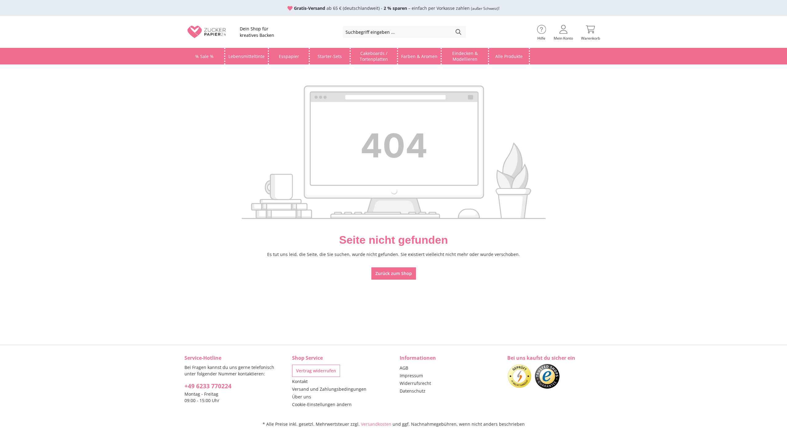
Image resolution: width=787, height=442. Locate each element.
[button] (541, 31)
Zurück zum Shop (393, 273)
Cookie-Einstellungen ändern (322, 404)
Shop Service (307, 358)
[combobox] (397, 32)
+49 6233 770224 (207, 386)
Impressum (411, 375)
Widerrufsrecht (415, 383)
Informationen (418, 358)
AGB (404, 368)
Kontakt (300, 381)
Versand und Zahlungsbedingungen (329, 389)
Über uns (301, 397)
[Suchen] (459, 32)
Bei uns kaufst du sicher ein (541, 358)
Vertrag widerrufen (316, 371)
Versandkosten (376, 424)
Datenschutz (412, 391)
